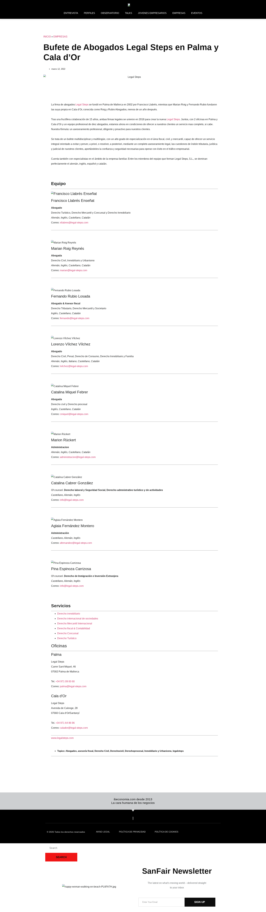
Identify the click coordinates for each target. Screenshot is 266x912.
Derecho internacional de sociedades (77, 618)
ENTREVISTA (71, 13)
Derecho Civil (102, 751)
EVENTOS (196, 13)
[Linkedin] (190, 5)
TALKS (128, 13)
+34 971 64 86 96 (65, 723)
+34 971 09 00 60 (65, 681)
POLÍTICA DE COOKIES (166, 831)
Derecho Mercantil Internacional (74, 623)
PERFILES (89, 13)
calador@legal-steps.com (74, 727)
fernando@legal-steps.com (74, 318)
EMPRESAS (178, 13)
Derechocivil (117, 751)
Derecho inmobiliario (68, 613)
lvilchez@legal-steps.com (74, 366)
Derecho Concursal (68, 633)
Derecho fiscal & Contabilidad (73, 628)
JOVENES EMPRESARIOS (152, 13)
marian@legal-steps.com (73, 270)
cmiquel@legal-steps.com (74, 414)
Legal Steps (82, 104)
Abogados (71, 751)
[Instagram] (210, 5)
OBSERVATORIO (110, 13)
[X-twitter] (197, 5)
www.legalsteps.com (62, 738)
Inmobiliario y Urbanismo (157, 751)
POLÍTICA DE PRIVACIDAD (132, 831)
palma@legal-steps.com (73, 686)
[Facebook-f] (204, 5)
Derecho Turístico (67, 638)
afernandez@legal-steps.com (76, 543)
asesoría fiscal (85, 751)
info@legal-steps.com (72, 500)
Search (61, 857)
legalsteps (178, 751)
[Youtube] (217, 5)
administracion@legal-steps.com (78, 457)
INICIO (47, 36)
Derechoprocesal (134, 751)
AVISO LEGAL (103, 831)
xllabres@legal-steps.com (74, 222)
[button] (52, 93)
